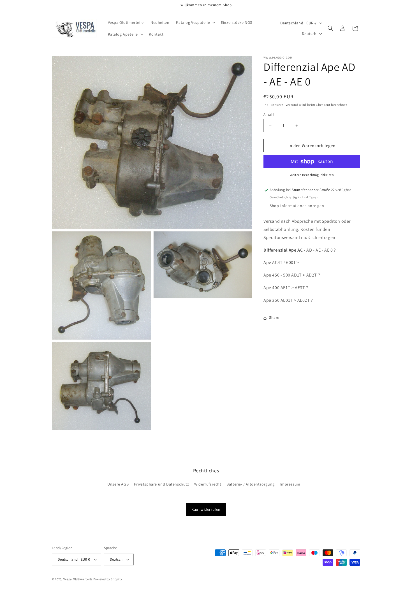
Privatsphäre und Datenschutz (161, 484)
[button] (195, 22)
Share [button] (274, 317)
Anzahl (268, 114)
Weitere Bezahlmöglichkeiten (312, 175)
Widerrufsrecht (207, 484)
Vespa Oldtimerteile (77, 579)
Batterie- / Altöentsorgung (250, 484)
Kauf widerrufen (206, 509)
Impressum (290, 484)
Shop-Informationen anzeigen (297, 205)
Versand (292, 105)
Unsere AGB (118, 484)
